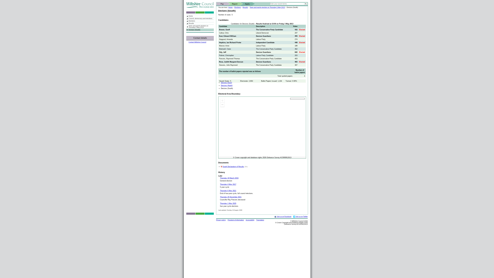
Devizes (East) (226, 83)
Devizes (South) (194, 30)
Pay (222, 4)
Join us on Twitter (302, 216)
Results (245, 7)
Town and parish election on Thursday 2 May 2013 (267, 7)
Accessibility (250, 220)
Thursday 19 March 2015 (229, 178)
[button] (222, 101)
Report (234, 4)
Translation (260, 220)
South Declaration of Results (233, 167)
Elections (237, 7)
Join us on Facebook (284, 216)
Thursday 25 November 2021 (230, 197)
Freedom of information (236, 220)
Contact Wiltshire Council (197, 42)
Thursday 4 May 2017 (228, 184)
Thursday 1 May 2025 (228, 203)
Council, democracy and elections (200, 18)
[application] (262, 127)
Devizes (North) (226, 85)
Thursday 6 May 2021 (228, 191)
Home (230, 7)
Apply (247, 4)
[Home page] (200, 7)
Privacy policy (221, 220)
